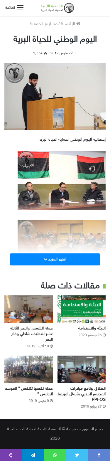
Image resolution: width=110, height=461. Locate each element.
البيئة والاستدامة (92, 328)
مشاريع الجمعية (43, 24)
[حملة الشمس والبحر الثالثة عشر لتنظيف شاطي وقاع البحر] (28, 309)
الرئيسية (68, 24)
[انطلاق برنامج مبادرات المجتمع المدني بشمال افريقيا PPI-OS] (81, 369)
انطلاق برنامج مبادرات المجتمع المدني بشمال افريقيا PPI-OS (82, 394)
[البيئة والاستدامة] (81, 309)
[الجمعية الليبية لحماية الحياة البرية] (55, 8)
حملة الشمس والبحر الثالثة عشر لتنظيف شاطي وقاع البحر (31, 334)
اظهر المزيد (56, 259)
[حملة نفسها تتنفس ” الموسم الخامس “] (28, 369)
